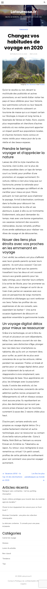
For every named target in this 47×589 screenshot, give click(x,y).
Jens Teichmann (31, 84)
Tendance (23, 29)
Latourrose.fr (23, 11)
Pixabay (42, 84)
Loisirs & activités (9, 548)
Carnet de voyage (9, 538)
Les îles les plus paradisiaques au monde (35, 475)
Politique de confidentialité (25, 581)
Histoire (5, 543)
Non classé (6, 553)
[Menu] (2, 2)
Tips (4, 564)
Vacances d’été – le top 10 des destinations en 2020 (12, 476)
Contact (11, 581)
